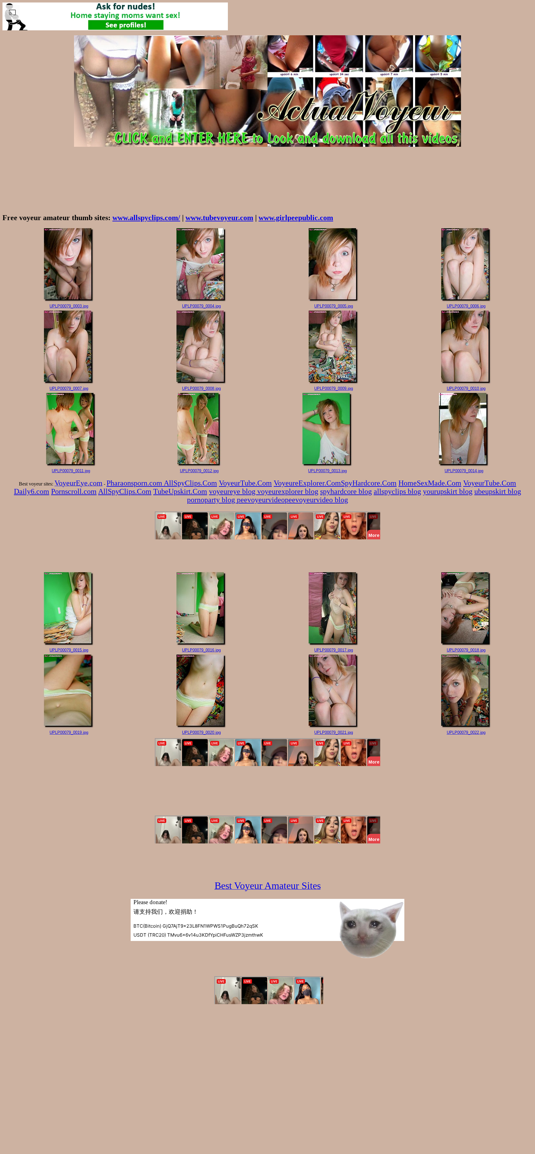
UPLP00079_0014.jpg (464, 470)
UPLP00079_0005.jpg (333, 306)
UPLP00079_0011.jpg (71, 470)
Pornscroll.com (74, 491)
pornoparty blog (212, 500)
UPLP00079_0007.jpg (69, 388)
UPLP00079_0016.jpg (201, 650)
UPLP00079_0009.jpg (333, 388)
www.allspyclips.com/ (146, 218)
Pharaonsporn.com (135, 483)
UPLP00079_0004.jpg (201, 306)
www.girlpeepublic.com (296, 218)
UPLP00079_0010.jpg (466, 388)
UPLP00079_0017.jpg (333, 650)
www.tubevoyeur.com (219, 218)
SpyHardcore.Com (369, 483)
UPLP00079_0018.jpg (466, 650)
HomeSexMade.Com (429, 483)
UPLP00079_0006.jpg (466, 306)
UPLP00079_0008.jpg (201, 388)
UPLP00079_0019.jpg (69, 732)
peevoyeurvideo (261, 500)
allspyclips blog (397, 491)
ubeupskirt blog (497, 491)
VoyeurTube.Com (245, 483)
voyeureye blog (233, 491)
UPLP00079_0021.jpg (333, 732)
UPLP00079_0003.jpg (69, 306)
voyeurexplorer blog (287, 491)
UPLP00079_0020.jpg (201, 732)
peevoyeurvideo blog (316, 500)
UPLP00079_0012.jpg (199, 470)
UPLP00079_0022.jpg (466, 732)
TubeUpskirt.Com (180, 491)
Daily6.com (31, 491)
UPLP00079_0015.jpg (69, 650)
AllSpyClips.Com (190, 483)
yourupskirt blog (447, 491)
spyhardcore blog (346, 491)
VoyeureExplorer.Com (307, 483)
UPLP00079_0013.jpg (327, 470)
